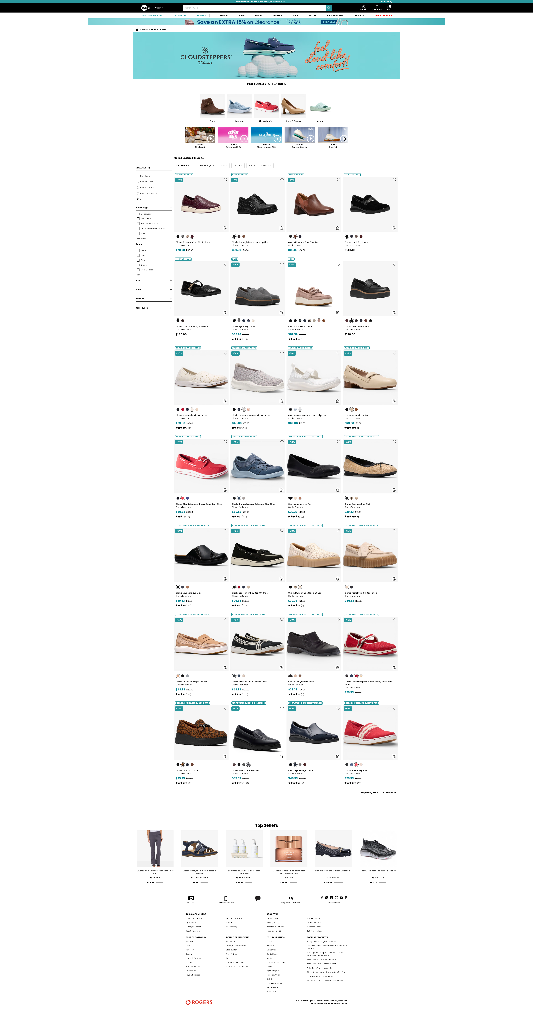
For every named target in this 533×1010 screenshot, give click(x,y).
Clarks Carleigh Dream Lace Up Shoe (250, 242)
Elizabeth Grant (273, 975)
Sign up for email (234, 918)
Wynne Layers (273, 970)
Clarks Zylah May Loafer (300, 326)
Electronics (191, 970)
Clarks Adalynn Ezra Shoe (301, 681)
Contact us (231, 922)
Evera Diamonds (274, 983)
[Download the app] (225, 898)
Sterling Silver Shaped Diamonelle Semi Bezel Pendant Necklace (325, 954)
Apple (269, 958)
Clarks (269, 966)
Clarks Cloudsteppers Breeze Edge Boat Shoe (199, 504)
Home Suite (272, 991)
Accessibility (231, 926)
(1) (358, 428)
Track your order (193, 926)
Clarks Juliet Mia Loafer (356, 415)
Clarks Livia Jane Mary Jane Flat (192, 326)
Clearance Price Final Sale (238, 966)
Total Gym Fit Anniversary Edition (321, 963)
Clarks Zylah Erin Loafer (187, 770)
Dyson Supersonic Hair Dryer (320, 976)
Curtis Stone (272, 954)
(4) (302, 694)
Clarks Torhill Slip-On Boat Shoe (360, 593)
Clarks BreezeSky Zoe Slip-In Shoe (193, 242)
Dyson (269, 941)
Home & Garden (193, 958)
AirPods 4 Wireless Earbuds (319, 968)
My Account (191, 922)
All (141, 199)
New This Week (147, 181)
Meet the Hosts (314, 926)
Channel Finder (314, 922)
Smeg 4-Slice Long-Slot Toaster (321, 941)
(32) (190, 428)
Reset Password (193, 931)
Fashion (189, 941)
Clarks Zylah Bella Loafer (357, 326)
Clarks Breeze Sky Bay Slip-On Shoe (250, 593)
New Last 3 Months (148, 193)
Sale (228, 958)
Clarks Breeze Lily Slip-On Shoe (191, 415)
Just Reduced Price (235, 962)
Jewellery (190, 950)
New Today (145, 176)
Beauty (189, 954)
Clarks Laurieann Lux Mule (188, 593)
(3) (246, 428)
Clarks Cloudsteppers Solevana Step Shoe (253, 504)
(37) (359, 783)
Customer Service (194, 918)
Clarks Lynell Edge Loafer (301, 770)
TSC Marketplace (314, 931)
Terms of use (273, 918)
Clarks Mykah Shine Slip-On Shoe (304, 593)
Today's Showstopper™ (152, 15)
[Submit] (329, 8)
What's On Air (232, 941)
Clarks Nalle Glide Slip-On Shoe (191, 681)
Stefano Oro (272, 987)
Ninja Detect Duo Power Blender (321, 959)
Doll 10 (269, 979)
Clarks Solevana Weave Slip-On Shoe (251, 415)
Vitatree (270, 945)
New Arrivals (231, 954)
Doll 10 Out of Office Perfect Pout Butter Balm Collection (327, 947)
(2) (189, 516)
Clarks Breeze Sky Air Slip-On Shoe (249, 681)
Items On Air (180, 15)
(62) (247, 783)
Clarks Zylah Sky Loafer (243, 326)
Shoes (145, 29)
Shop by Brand (313, 918)
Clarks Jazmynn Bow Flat (357, 504)
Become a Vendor (275, 926)
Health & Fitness (193, 966)
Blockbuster (231, 950)
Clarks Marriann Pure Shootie (303, 242)
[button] (159, 8)
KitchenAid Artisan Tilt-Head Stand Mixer (325, 980)
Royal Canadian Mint (276, 962)
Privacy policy (273, 922)
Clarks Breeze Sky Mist (355, 770)
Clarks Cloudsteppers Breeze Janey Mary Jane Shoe (368, 683)
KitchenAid (271, 950)
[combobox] (257, 8)
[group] (201, 214)
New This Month (147, 187)
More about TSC (274, 931)
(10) (246, 694)
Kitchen (189, 962)
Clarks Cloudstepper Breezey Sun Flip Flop (326, 972)
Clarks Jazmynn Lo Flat (299, 504)
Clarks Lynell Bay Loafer (356, 242)
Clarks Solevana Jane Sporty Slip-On (307, 415)
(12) (302, 339)
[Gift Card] (191, 898)
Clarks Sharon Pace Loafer (245, 770)
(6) (246, 339)
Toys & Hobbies (193, 975)
